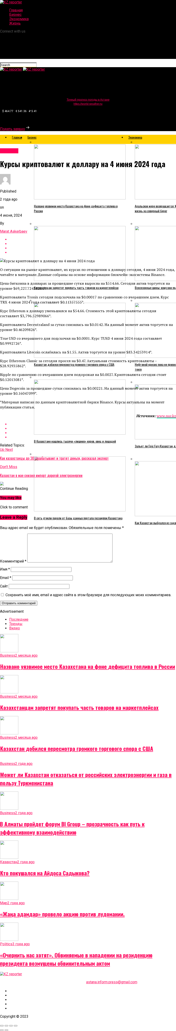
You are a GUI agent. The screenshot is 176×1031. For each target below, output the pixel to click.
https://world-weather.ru (88, 103)
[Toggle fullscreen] (11, 1025)
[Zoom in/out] (15, 1025)
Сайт (4, 586)
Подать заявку (12, 129)
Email (5, 578)
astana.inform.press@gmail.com (111, 982)
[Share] (6, 1025)
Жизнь (15, 23)
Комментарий (13, 561)
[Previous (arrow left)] (2, 1030)
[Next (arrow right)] (6, 1030)
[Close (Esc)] (2, 1025)
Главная (16, 10)
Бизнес (15, 14)
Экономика (19, 19)
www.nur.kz (166, 415)
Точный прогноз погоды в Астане (88, 99)
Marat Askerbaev (13, 231)
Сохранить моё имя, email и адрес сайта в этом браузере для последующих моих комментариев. (88, 595)
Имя (5, 569)
